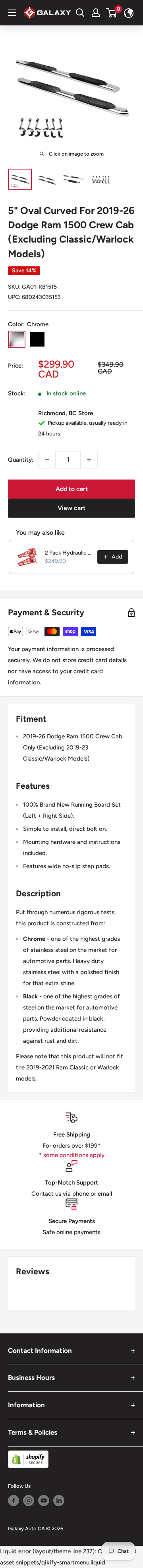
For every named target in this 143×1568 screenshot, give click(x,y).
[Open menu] (12, 13)
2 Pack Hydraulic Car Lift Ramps (69, 552)
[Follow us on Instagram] (28, 1500)
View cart (71, 508)
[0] (112, 12)
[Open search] (80, 12)
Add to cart (72, 489)
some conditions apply (73, 1155)
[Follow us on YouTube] (43, 1500)
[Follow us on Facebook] (13, 1500)
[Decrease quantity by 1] (47, 459)
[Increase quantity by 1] (89, 459)
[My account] (96, 12)
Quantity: (20, 459)
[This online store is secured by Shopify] (71, 1459)
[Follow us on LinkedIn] (58, 1500)
